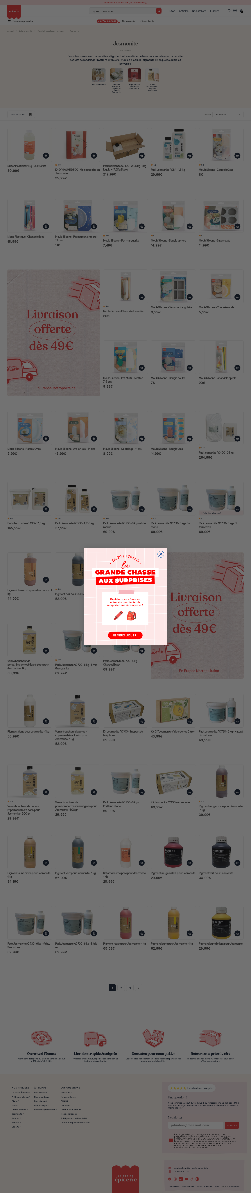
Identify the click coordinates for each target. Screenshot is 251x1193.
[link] (125, 596)
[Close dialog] (161, 554)
